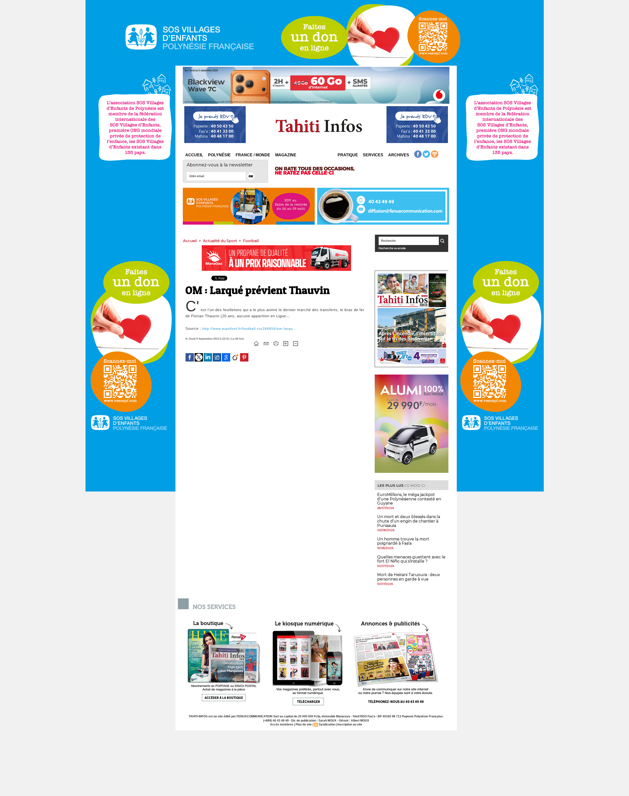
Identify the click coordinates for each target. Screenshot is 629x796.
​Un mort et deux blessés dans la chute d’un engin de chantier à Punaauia (408, 521)
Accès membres (281, 724)
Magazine (285, 155)
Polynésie (219, 155)
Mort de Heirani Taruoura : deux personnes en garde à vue (408, 576)
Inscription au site (349, 724)
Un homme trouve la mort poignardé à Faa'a (403, 541)
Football (251, 240)
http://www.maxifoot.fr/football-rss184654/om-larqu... (249, 329)
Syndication (327, 724)
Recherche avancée (392, 248)
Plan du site (304, 724)
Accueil (194, 155)
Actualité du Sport (220, 240)
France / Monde (253, 155)
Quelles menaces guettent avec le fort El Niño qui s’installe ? (411, 559)
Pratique (348, 155)
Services (373, 155)
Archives (398, 155)
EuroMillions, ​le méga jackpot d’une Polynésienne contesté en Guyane (409, 499)
